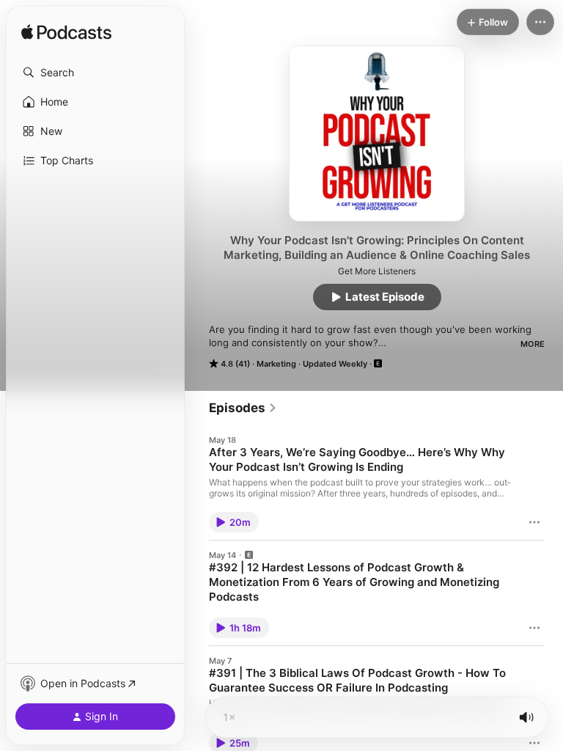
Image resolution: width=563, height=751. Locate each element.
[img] (66, 33)
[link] (243, 408)
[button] (95, 72)
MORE (532, 344)
